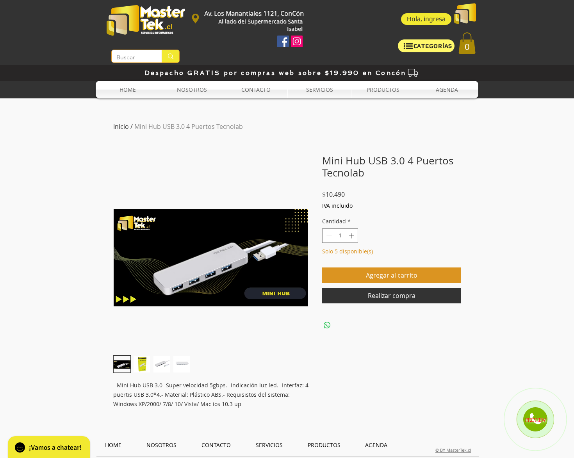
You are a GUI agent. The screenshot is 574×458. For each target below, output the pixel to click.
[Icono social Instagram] (297, 41)
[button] (426, 19)
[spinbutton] (340, 235)
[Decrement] (328, 235)
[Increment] (352, 235)
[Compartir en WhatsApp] (327, 325)
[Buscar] (170, 56)
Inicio (121, 126)
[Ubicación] (195, 18)
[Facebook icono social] (283, 41)
